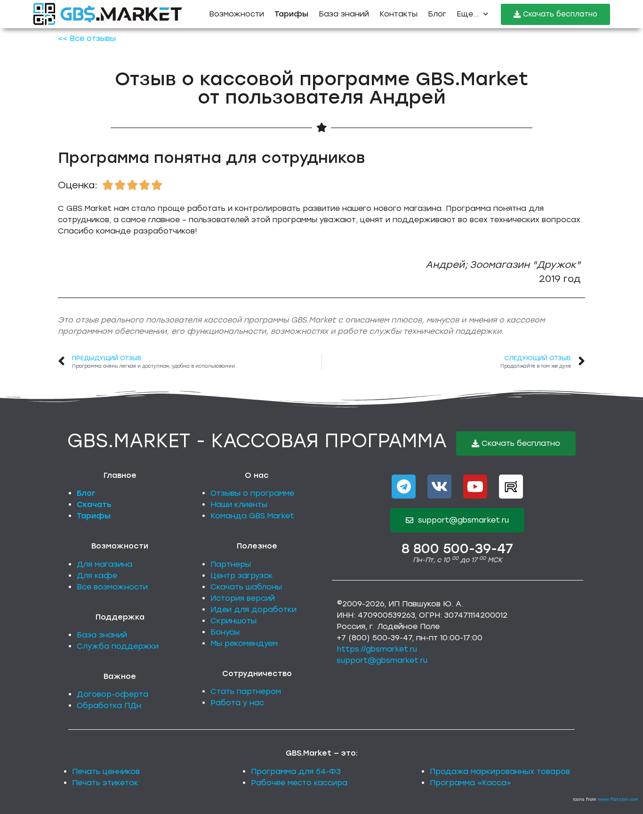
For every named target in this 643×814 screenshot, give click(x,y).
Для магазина (104, 564)
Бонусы (225, 632)
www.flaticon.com (618, 799)
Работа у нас (237, 702)
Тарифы (94, 515)
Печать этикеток (105, 782)
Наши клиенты (238, 504)
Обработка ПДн (109, 705)
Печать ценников (106, 771)
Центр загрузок (241, 575)
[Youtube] (475, 487)
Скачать (94, 504)
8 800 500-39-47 (457, 548)
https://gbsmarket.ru (377, 649)
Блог (437, 13)
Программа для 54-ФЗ (296, 771)
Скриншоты (233, 620)
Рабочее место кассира (299, 782)
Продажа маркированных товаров (500, 771)
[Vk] (439, 487)
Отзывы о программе (252, 493)
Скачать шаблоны (246, 586)
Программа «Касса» (470, 782)
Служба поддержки (118, 646)
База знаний (344, 13)
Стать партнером (245, 691)
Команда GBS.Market (252, 515)
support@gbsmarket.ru (382, 660)
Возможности (236, 13)
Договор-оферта (112, 694)
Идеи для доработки (253, 609)
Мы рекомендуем (244, 643)
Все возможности (112, 586)
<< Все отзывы (87, 38)
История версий (242, 598)
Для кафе (97, 575)
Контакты (398, 13)
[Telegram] (404, 487)
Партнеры (230, 564)
